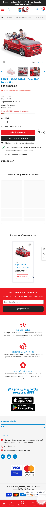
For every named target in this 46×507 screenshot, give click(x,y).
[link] (39, 132)
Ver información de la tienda (16, 154)
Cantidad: (5, 118)
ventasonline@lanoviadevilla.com (17, 450)
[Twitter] (15, 456)
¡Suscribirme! (23, 309)
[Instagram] (9, 456)
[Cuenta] (37, 9)
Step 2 (10, 96)
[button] (39, 62)
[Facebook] (3, 456)
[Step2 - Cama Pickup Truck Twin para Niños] (23, 251)
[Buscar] (8, 9)
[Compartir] (43, 132)
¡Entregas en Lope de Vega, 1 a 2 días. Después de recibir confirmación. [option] (23, 3)
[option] (23, 42)
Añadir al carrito (17, 132)
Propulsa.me (29, 489)
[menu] (2, 9)
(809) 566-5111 (9, 446)
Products (10, 17)
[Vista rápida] (29, 245)
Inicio (3, 17)
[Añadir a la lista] (32, 276)
